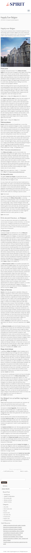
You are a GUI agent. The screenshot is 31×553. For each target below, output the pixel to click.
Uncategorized (7, 520)
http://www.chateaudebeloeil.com (13, 149)
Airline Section (7, 509)
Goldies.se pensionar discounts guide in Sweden (14, 525)
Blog (4, 510)
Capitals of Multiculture (9, 496)
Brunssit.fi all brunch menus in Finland (12, 534)
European (9, 20)
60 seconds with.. (8, 498)
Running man (7, 494)
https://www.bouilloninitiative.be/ (16, 172)
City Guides (6, 514)
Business (6, 512)
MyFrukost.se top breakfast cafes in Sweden (13, 531)
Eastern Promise (8, 502)
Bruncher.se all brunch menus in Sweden (12, 529)
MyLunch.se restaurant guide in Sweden (12, 527)
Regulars (5, 518)
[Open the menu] (29, 11)
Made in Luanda (24, 471)
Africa (5, 507)
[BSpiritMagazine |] (15, 4)
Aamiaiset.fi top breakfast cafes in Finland (13, 536)
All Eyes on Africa (8, 500)
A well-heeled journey (7, 471)
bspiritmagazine (15, 20)
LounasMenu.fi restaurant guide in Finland (13, 533)
